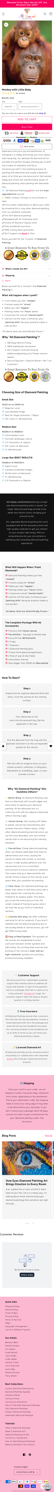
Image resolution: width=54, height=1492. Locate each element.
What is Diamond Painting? (18, 1428)
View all (48, 1135)
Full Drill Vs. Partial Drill (16, 1438)
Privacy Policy (11, 1316)
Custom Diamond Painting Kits (19, 1388)
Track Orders (11, 1313)
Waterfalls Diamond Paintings (19, 1415)
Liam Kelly (10, 1369)
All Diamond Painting (23, 1491)
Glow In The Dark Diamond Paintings (22, 1405)
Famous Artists (12, 1398)
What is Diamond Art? (15, 1431)
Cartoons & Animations (16, 1402)
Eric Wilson (10, 1349)
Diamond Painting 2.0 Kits (17, 1434)
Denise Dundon (12, 1346)
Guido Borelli (11, 1352)
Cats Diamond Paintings (16, 1408)
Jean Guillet (10, 1356)
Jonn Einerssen (12, 1366)
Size (3, 101)
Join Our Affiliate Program (17, 1329)
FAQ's (8, 1323)
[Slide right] (33, 1223)
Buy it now (27, 127)
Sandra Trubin (12, 1362)
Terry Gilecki (11, 1376)
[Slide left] (21, 1223)
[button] (3, 14)
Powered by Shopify (36, 1491)
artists (10, 1059)
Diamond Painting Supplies (17, 1392)
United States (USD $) (25, 1472)
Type (20, 101)
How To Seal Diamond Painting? (20, 1441)
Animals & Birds (12, 1395)
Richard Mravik (12, 1372)
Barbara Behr (11, 1342)
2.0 (28, 190)
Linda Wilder (11, 1359)
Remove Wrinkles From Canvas (20, 1444)
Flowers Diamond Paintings (18, 1412)
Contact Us (29, 993)
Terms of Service (13, 1320)
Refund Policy (11, 1309)
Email (24, 233)
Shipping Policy (12, 1306)
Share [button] (7, 280)
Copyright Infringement (16, 1326)
